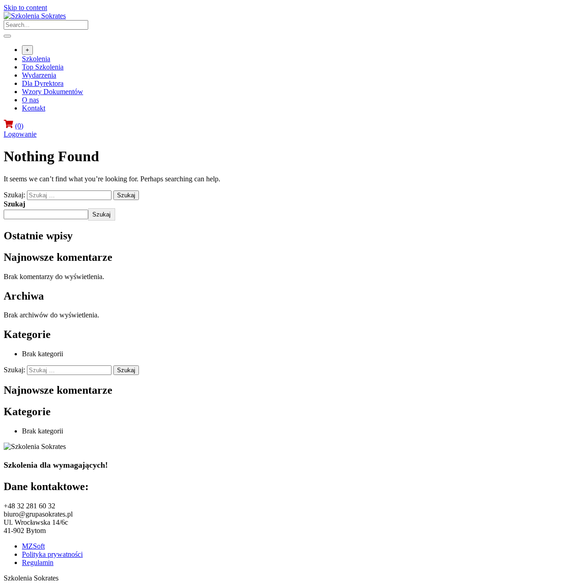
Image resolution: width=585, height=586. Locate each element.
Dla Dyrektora (43, 83)
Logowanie (20, 134)
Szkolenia (36, 59)
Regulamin (37, 562)
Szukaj (14, 204)
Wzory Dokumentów (52, 91)
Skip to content (25, 7)
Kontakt (33, 108)
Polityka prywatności (52, 554)
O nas (30, 100)
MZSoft (33, 546)
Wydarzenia (39, 75)
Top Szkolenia (43, 67)
